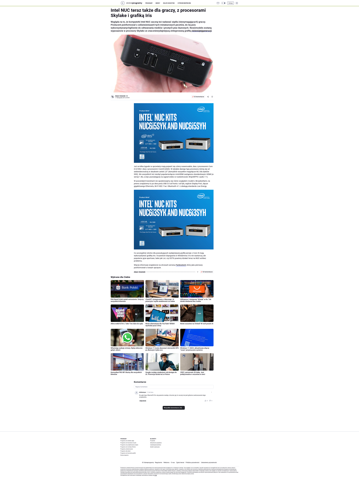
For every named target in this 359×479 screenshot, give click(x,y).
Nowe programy (124, 455)
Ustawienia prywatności (208, 462)
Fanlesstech (181, 265)
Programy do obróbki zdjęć (127, 440)
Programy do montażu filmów (128, 447)
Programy (149, 3)
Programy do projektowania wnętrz (129, 445)
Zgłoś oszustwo (169, 3)
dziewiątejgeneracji (202, 31)
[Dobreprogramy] (135, 3)
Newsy (158, 3)
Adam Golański (120, 96)
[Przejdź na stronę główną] (123, 4)
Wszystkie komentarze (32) (173, 408)
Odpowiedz (142, 400)
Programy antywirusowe (126, 449)
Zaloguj (230, 3)
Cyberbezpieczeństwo (155, 445)
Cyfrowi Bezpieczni (184, 3)
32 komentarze (199, 97)
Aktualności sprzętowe (156, 442)
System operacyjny (155, 447)
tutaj (155, 475)
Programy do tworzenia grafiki (128, 453)
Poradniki (152, 440)
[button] (223, 3)
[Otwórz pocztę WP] (218, 3)
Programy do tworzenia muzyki (128, 442)
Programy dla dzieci (125, 451)
